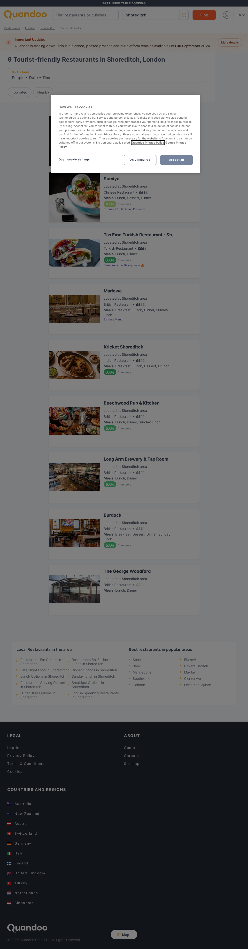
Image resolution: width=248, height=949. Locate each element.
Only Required (140, 159)
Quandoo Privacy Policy (148, 142)
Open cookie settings (74, 159)
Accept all (176, 159)
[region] (125, 134)
